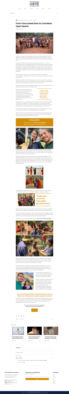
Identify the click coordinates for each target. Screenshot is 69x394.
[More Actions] (52, 358)
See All (57, 324)
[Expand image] (34, 170)
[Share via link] (23, 315)
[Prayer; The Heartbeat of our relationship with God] (34, 331)
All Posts (12, 13)
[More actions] (52, 20)
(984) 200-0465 (9, 381)
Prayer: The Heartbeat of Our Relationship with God (34, 337)
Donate (54, 382)
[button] (25, 9)
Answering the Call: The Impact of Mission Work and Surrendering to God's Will (17, 337)
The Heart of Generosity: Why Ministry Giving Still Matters (50, 337)
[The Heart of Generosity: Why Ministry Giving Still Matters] (51, 331)
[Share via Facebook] (16, 315)
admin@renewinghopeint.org (12, 380)
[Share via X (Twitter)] (18, 315)
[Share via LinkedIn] (21, 315)
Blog (53, 378)
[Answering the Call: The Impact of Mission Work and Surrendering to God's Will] (18, 331)
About (54, 374)
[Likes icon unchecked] (19, 362)
